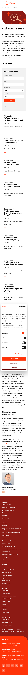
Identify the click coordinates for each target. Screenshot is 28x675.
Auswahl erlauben (14, 363)
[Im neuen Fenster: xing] (16, 665)
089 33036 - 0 (7, 645)
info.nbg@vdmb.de (16, 651)
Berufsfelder (7, 93)
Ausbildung (5, 515)
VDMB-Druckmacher (7, 598)
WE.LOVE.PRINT (6, 538)
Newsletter (4, 525)
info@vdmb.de (15, 645)
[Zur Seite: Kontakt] (26, 3)
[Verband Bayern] (2, 7)
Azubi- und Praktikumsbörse (9, 540)
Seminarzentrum (6, 583)
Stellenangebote (6, 543)
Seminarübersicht (6, 567)
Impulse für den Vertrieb (8, 578)
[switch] (24, 338)
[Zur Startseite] (10, 3)
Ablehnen (14, 367)
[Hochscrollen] (24, 672)
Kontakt (4, 604)
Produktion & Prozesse (7, 513)
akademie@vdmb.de (18, 659)
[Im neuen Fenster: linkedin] (21, 665)
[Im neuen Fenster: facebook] (3, 665)
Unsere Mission (5, 590)
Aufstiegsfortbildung (7, 580)
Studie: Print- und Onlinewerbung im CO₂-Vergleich (12, 529)
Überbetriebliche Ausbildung (9, 569)
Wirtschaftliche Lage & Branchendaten (11, 549)
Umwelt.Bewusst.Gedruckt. (8, 546)
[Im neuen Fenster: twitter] (8, 665)
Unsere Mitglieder (6, 619)
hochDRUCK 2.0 (6, 535)
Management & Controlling (8, 507)
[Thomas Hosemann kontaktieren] (3, 492)
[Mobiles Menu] (3, 3)
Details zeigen (19, 353)
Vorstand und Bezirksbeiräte (9, 596)
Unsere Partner (5, 612)
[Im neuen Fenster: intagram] (3, 670)
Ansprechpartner (6, 593)
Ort (5, 81)
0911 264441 (7, 651)
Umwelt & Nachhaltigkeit (8, 510)
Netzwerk (4, 609)
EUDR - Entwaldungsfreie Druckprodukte (11, 532)
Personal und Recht (7, 504)
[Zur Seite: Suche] (23, 3)
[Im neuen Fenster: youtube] (12, 665)
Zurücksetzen (9, 107)
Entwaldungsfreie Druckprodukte (10, 554)
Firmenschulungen (6, 572)
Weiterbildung (5, 518)
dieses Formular (7, 444)
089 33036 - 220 (8, 659)
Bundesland (7, 87)
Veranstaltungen (6, 601)
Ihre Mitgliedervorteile (7, 622)
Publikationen (5, 560)
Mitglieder (4, 607)
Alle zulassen (14, 358)
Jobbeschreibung (8, 75)
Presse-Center (5, 557)
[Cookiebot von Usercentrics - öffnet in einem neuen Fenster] (19, 306)
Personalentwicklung (7, 575)
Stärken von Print (6, 551)
